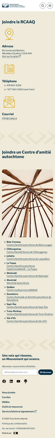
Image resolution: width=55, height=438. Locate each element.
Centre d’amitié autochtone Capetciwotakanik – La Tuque (22, 267)
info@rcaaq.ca (9, 118)
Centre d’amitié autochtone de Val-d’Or (27, 321)
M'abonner (45, 372)
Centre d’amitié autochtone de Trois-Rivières (30, 314)
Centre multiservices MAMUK (22, 290)
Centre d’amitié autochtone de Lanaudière (28, 258)
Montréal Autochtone (18, 282)
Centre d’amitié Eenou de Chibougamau (27, 252)
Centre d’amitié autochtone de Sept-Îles (27, 307)
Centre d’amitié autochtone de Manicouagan (29, 244)
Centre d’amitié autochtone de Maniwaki (27, 275)
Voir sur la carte (10, 56)
